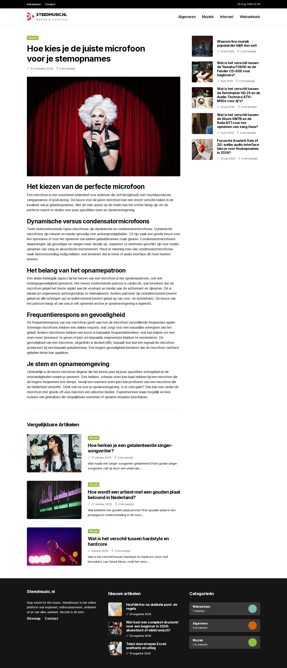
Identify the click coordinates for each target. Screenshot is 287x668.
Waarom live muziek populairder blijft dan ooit (237, 43)
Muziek (208, 17)
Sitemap (34, 618)
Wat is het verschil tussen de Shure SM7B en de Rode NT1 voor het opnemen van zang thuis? (238, 120)
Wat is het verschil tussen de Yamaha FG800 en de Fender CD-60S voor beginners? (238, 69)
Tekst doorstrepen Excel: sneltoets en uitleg (146, 646)
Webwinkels (250, 17)
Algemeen (187, 17)
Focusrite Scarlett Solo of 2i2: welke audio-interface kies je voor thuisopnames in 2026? (238, 146)
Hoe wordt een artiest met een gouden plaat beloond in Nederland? (134, 494)
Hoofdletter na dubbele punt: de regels (151, 607)
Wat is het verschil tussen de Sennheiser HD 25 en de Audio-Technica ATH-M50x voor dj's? (238, 95)
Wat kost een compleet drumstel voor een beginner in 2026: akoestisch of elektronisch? (152, 626)
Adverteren (34, 4)
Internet (227, 17)
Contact (50, 4)
